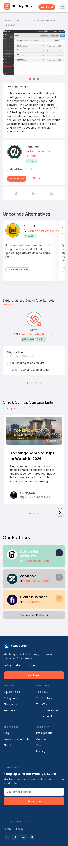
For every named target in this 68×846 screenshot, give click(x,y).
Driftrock (30, 226)
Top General (44, 716)
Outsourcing (32, 602)
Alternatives (11, 704)
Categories (11, 698)
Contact (41, 739)
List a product (44, 733)
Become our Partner (33, 615)
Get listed (47, 7)
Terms (40, 745)
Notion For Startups (29, 554)
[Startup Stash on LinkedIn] (23, 837)
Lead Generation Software (41, 20)
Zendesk (28, 575)
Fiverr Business (33, 596)
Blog (6, 733)
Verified (33, 161)
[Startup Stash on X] (15, 837)
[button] (30, 79)
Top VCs (41, 704)
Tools (19, 20)
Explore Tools (12, 692)
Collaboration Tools (36, 561)
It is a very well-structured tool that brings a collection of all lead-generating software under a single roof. (27, 250)
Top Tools (42, 692)
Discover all (9, 304)
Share (37, 178)
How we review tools (16, 739)
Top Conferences (47, 710)
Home (8, 20)
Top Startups (44, 698)
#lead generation (19, 169)
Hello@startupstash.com (19, 665)
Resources (10, 710)
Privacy (40, 751)
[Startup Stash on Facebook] (7, 837)
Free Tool (41, 339)
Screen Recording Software (36, 334)
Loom (34, 330)
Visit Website (15, 178)
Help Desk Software (36, 581)
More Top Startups (13, 408)
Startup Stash (23, 6)
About (7, 745)
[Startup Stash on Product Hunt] (32, 837)
